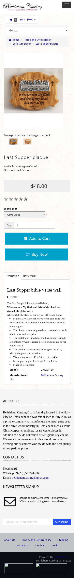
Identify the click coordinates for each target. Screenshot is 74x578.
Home (15, 39)
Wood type (11, 208)
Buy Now (39, 254)
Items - (24, 19)
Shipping (63, 540)
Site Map (40, 545)
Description (12, 276)
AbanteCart (61, 557)
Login (55, 545)
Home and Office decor (37, 39)
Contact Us (22, 545)
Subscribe (61, 522)
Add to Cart (39, 238)
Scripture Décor (22, 43)
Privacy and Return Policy (36, 540)
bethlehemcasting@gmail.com (30, 477)
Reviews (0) (29, 276)
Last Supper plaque (47, 43)
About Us (9, 540)
